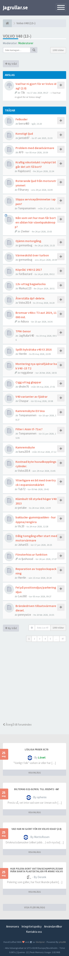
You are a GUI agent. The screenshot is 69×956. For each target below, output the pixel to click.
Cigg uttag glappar (28, 382)
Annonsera (12, 926)
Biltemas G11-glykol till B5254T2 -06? (36, 789)
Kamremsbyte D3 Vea (30, 411)
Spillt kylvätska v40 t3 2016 (34, 349)
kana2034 (24, 451)
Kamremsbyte (25, 447)
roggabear (27, 372)
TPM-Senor (23, 331)
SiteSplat (40, 941)
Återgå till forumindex (18, 724)
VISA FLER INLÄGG (34, 907)
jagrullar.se (15, 7)
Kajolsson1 (24, 171)
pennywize (24, 614)
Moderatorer (25, 43)
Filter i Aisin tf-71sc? (29, 429)
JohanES (23, 545)
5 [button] (50, 638)
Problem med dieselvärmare (35, 148)
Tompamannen (27, 208)
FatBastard (25, 274)
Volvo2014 (25, 302)
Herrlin (23, 354)
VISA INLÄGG (34, 772)
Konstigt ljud (24, 133)
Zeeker (25, 231)
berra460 (24, 123)
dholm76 (24, 386)
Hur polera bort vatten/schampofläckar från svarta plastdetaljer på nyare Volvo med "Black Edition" (36, 871)
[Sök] (33, 50)
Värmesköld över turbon (32, 255)
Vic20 (21, 526)
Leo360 (22, 596)
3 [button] (39, 638)
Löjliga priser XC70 (36, 749)
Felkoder (22, 119)
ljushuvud (27, 559)
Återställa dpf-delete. (30, 298)
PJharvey (23, 189)
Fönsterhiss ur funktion (31, 554)
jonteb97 (24, 138)
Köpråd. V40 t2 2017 (29, 270)
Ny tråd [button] (12, 64)
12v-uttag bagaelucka (31, 284)
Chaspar (24, 401)
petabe (22, 507)
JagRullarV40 (26, 335)
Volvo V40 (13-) (17, 36)
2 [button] (34, 638)
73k (23, 92)
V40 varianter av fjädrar (32, 396)
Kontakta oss (34, 932)
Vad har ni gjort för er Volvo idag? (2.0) (36, 829)
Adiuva (25, 321)
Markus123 (25, 288)
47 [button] (63, 638)
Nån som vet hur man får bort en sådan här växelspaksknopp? (35, 222)
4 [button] (45, 638)
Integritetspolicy (31, 926)
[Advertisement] (34, 684)
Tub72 (21, 489)
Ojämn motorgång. (29, 241)
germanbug (25, 245)
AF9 (21, 152)
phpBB (62, 941)
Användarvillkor (53, 926)
